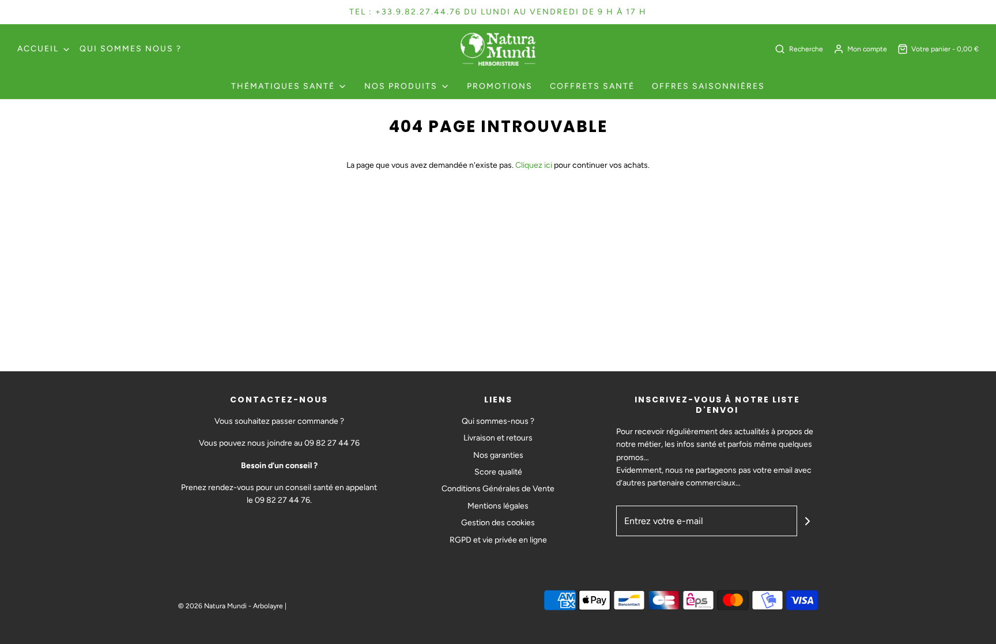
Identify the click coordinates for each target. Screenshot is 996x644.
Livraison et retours (498, 438)
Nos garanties (498, 455)
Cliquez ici (533, 165)
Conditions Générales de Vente (498, 489)
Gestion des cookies (498, 523)
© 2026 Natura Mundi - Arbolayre (230, 606)
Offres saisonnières (708, 86)
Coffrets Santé (592, 86)
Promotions (500, 86)
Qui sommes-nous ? (498, 421)
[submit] (807, 521)
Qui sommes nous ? (131, 49)
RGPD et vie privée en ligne (498, 540)
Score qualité (498, 472)
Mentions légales (498, 506)
